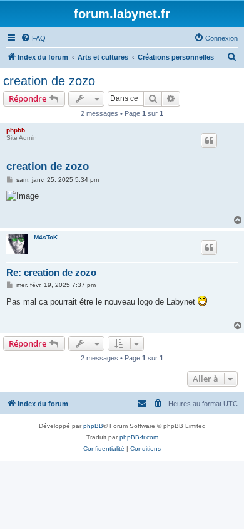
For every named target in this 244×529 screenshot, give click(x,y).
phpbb (15, 130)
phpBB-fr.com (138, 437)
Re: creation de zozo (51, 272)
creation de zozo (49, 81)
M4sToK (46, 237)
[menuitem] (33, 38)
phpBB (93, 425)
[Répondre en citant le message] (209, 140)
